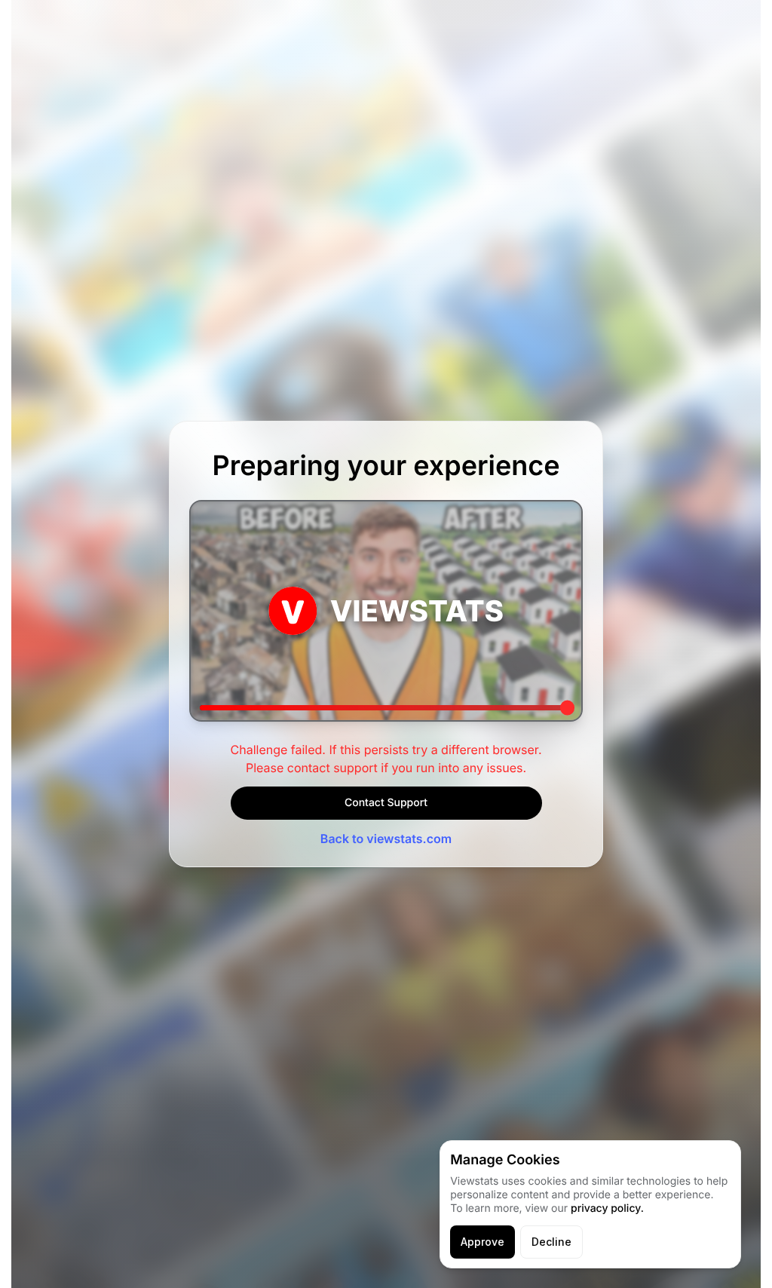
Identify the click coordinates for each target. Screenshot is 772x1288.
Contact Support (386, 802)
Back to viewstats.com (386, 838)
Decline (551, 1241)
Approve (482, 1241)
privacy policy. (607, 1208)
